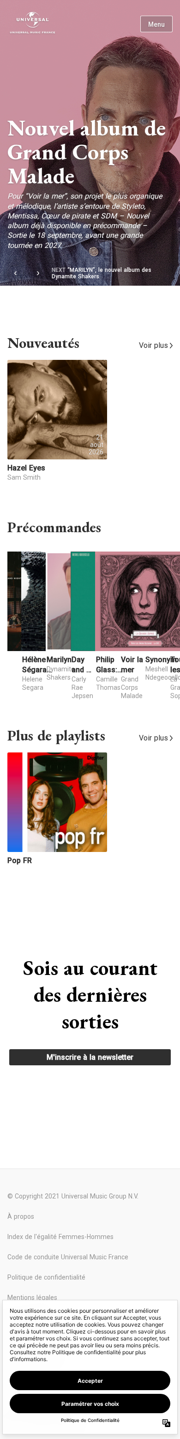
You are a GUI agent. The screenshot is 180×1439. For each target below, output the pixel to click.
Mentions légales (32, 1297)
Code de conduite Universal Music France (67, 1257)
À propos (20, 1216)
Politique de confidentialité (46, 1277)
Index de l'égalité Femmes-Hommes (60, 1236)
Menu (156, 24)
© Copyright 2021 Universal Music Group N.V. (72, 1196)
